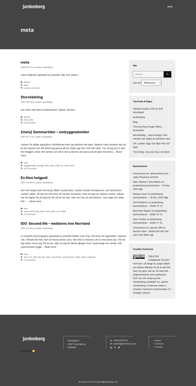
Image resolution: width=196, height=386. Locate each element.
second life (56, 257)
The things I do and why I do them (151, 152)
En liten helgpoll (34, 178)
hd (31, 257)
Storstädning (32, 97)
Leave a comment (32, 88)
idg (39, 257)
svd (58, 211)
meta (25, 62)
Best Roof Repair (142, 210)
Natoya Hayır (140, 194)
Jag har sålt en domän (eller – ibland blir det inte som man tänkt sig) (151, 231)
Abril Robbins (140, 202)
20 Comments (30, 168)
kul (61, 165)
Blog (170, 6)
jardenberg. (139, 117)
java (37, 211)
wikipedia (91, 257)
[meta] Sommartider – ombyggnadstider (55, 132)
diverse (27, 82)
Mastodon (26, 351)
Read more (35, 201)
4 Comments (29, 123)
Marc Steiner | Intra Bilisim (147, 182)
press (72, 165)
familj (32, 211)
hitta (26, 120)
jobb (52, 165)
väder (63, 211)
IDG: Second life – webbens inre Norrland (55, 223)
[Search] (167, 74)
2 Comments (29, 214)
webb (83, 257)
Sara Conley (139, 219)
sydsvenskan (68, 257)
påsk (53, 211)
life (43, 257)
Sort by (137, 82)
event (26, 211)
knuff (57, 165)
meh (26, 163)
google (40, 165)
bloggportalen (30, 165)
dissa (26, 257)
